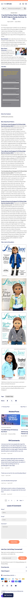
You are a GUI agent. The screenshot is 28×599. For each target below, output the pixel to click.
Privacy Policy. (4, 563)
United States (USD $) (8, 575)
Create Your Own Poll (7, 103)
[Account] (20, 4)
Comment (4, 523)
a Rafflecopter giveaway (7, 116)
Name (3, 509)
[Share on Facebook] (7, 400)
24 (17, 500)
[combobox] (14, 8)
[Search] (25, 8)
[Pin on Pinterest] (16, 400)
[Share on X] (11, 400)
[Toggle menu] (2, 4)
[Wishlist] (23, 4)
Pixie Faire (7, 591)
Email (3, 516)
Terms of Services (20, 562)
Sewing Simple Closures (12, 236)
